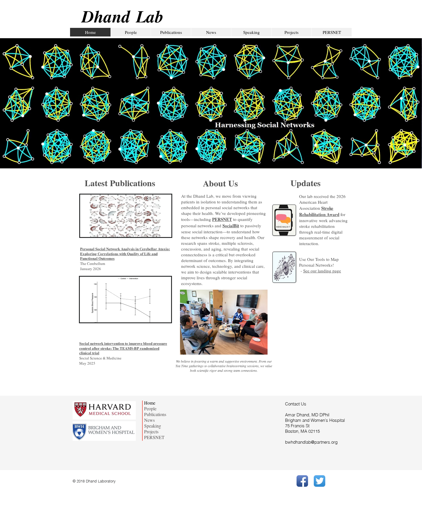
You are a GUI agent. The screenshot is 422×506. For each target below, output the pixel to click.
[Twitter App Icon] (319, 481)
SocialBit (230, 225)
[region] (125, 216)
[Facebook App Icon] (302, 481)
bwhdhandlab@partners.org (311, 442)
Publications (155, 414)
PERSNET (222, 219)
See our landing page (322, 271)
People (150, 408)
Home (149, 403)
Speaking (152, 426)
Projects (151, 431)
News (149, 420)
